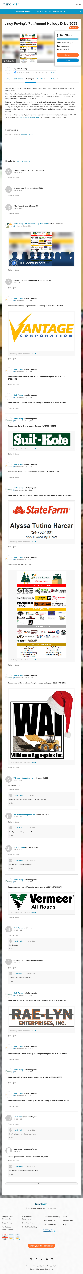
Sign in (78, 4)
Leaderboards (18, 79)
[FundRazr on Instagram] (52, 1259)
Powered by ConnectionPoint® (41, 1269)
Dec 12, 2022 (18, 172)
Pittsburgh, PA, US (44, 72)
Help (64, 1224)
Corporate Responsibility (51, 1216)
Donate (67, 55)
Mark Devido (18, 928)
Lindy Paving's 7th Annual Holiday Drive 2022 (31, 224)
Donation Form (27, 1223)
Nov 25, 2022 (18, 1151)
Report (53, 72)
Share (68, 60)
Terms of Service (39, 1266)
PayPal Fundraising (29, 1227)
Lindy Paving (22, 68)
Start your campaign (41, 1246)
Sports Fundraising (49, 1224)
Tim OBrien (18, 1117)
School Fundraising (50, 1220)
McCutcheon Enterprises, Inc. (24, 815)
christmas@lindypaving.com (28, 117)
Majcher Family (19, 847)
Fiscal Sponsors (7, 1223)
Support (28, 1266)
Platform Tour (68, 1220)
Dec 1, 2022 (29, 466)
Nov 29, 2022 (18, 780)
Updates (41, 79)
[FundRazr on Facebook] (36, 1259)
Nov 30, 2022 (29, 559)
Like (10, 177)
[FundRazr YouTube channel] (46, 1259)
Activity (53, 79)
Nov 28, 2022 (18, 963)
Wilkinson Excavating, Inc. (23, 778)
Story (8, 79)
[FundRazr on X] (31, 1259)
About (65, 1216)
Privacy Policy (52, 1266)
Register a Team (27, 134)
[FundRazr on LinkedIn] (41, 1259)
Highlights (30, 79)
